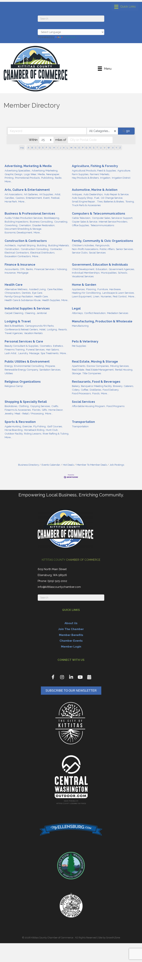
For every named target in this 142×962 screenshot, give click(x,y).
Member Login (71, 646)
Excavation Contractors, (18, 256)
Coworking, (11, 225)
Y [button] (116, 147)
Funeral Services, (35, 349)
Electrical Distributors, (42, 252)
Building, (42, 245)
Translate (69, 37)
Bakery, (76, 386)
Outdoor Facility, (14, 433)
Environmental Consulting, (29, 365)
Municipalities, (109, 272)
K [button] (64, 147)
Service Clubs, (80, 252)
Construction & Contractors (26, 241)
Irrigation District (121, 177)
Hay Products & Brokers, (85, 177)
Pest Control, (120, 296)
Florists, (36, 409)
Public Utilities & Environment (27, 361)
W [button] (109, 147)
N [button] (75, 147)
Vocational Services (83, 276)
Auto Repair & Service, (116, 194)
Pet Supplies (79, 345)
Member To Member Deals (92, 464)
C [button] (35, 147)
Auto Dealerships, (93, 194)
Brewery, (118, 386)
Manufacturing (80, 325)
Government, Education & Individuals (100, 264)
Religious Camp (14, 386)
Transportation (83, 422)
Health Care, (41, 296)
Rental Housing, (124, 369)
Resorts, (62, 329)
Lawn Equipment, (82, 296)
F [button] (46, 147)
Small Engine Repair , (84, 201)
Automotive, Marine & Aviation (94, 190)
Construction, (12, 249)
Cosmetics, (46, 345)
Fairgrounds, (102, 245)
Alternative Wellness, (16, 289)
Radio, (58, 177)
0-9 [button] (21, 147)
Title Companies (91, 373)
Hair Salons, (52, 349)
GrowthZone (113, 937)
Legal (76, 308)
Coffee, (85, 389)
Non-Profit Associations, (85, 249)
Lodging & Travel (18, 321)
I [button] (57, 147)
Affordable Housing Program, (89, 406)
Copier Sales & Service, (85, 221)
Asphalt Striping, (26, 245)
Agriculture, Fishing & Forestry (95, 166)
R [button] (90, 147)
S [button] (93, 147)
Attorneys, (77, 313)
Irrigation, (105, 177)
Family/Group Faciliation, (19, 296)
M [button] (71, 147)
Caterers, (129, 386)
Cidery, (76, 389)
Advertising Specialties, (18, 170)
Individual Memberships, (86, 272)
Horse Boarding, (14, 429)
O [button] (79, 147)
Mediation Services (117, 313)
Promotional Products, (27, 177)
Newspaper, (53, 174)
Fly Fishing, (39, 426)
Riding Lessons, (33, 433)
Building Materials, (58, 245)
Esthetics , (58, 345)
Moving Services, (119, 365)
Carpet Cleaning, (14, 313)
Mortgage (22, 272)
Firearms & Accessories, (18, 409)
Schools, (123, 272)
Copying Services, (40, 406)
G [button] (50, 147)
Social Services (97, 252)
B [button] (32, 147)
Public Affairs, (107, 249)
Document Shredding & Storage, (23, 228)
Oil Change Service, (112, 197)
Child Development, (83, 269)
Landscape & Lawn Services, (118, 292)
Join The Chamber (71, 629)
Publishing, (47, 177)
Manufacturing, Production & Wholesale (102, 321)
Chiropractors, (13, 292)
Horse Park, (11, 201)
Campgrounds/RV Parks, (39, 325)
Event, (46, 197)
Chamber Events (71, 640)
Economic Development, (19, 232)
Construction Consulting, (35, 249)
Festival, (55, 197)
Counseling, (61, 221)
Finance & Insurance (20, 264)
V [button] (104, 147)
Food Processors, (81, 393)
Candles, (10, 197)
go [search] (128, 131)
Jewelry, (9, 413)
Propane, (50, 365)
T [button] (97, 147)
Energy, (9, 365)
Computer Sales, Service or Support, (112, 217)
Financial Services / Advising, (50, 269)
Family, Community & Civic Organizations (102, 241)
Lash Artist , (11, 353)
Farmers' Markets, (100, 174)
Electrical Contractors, (17, 252)
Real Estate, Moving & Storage (95, 361)
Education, (102, 269)
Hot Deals (68, 464)
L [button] (67, 147)
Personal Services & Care (24, 341)
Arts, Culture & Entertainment (27, 190)
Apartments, (79, 365)
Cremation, (25, 225)
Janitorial (42, 313)
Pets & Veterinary (85, 341)
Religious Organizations (23, 381)
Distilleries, (96, 389)
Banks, (29, 269)
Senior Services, (124, 249)
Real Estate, (78, 369)
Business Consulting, (41, 221)
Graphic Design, (14, 174)
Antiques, (77, 194)
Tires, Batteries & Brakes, (110, 201)
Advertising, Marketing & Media (28, 166)
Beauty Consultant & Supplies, (22, 345)
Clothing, (24, 406)
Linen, (96, 296)
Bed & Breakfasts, (14, 325)
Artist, (58, 194)
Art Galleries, (31, 194)
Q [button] (86, 147)
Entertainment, (34, 197)
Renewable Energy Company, (21, 369)
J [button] (60, 147)
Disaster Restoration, (43, 225)
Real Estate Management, (100, 369)
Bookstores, (11, 406)
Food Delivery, (111, 389)
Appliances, (78, 289)
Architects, (10, 245)
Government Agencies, (122, 269)
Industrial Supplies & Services (27, 308)
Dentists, (26, 292)
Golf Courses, (54, 426)
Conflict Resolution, (95, 313)
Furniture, (102, 289)
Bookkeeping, (52, 217)
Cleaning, (30, 313)
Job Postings (117, 464)
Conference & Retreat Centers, (21, 329)
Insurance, (10, 272)
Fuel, (97, 197)
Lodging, (52, 329)
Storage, (76, 373)
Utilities (9, 373)
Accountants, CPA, (15, 269)
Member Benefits (71, 635)
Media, (41, 174)
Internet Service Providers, (113, 221)
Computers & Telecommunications (98, 213)
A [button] (28, 147)
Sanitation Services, (50, 369)
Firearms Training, (15, 349)
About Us (71, 623)
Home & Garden (84, 284)
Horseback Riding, (34, 429)
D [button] (39, 147)
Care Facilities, (55, 289)
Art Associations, (14, 194)
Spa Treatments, (50, 353)
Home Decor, (55, 409)
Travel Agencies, (14, 333)
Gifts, (45, 409)
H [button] (54, 147)
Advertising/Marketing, (45, 170)
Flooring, (91, 289)
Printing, (9, 177)
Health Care (14, 284)
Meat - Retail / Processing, (29, 413)
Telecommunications (102, 225)
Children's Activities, (83, 245)
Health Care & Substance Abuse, (23, 300)
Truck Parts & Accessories (86, 205)
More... (8, 181)
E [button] (43, 147)
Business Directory (28, 464)
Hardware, (115, 289)
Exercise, (27, 426)
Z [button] (120, 147)
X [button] (113, 147)
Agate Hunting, (13, 426)
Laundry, (23, 353)
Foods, (96, 393)
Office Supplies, (80, 225)
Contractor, (56, 249)
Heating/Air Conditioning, (86, 292)
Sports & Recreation (20, 422)
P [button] (82, 147)
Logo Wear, (30, 174)
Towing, (129, 201)
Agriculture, (124, 170)
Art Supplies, (46, 194)
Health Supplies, (51, 300)
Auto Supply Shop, (82, 197)
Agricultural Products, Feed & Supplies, (94, 170)
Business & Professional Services (30, 213)
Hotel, (42, 329)
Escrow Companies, (98, 365)
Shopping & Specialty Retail (26, 401)
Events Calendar (51, 464)
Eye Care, (37, 292)
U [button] (101, 147)
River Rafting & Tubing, (56, 433)
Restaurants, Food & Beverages (96, 381)
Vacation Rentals (33, 333)
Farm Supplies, (80, 174)
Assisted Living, (37, 289)
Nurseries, (106, 296)
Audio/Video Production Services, (24, 217)
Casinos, (20, 197)
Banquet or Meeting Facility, (96, 386)
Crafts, (55, 406)
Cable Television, (81, 217)
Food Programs (115, 406)
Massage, (34, 353)
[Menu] (125, 7)
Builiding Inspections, (17, 221)
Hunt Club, (52, 429)
